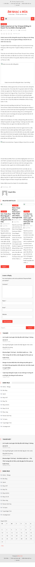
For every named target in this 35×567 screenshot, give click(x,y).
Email (4, 307)
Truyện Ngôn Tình (7, 423)
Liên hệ (17, 5)
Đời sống (5, 390)
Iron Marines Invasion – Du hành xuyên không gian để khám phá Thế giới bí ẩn (28, 219)
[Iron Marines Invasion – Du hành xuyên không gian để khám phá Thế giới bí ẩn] (29, 206)
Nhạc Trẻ (5, 401)
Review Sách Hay (7, 415)
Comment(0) (23, 30)
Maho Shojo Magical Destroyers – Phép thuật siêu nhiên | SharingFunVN (17, 213)
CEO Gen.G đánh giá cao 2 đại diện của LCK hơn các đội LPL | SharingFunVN (30, 267)
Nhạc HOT (5, 397)
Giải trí (4, 394)
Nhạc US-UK (6, 408)
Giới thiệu (6, 3)
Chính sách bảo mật (15, 3)
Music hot (20, 556)
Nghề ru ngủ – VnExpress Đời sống (6, 267)
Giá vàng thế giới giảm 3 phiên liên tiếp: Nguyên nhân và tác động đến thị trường (18, 346)
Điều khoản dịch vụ (26, 3)
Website (4, 314)
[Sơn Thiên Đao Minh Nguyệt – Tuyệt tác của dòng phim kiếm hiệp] (6, 206)
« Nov (2, 546)
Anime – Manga (6, 387)
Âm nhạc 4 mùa (18, 12)
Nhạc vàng (5, 412)
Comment (5, 284)
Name (4, 301)
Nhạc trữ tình (6, 405)
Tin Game (4, 24)
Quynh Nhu (15, 30)
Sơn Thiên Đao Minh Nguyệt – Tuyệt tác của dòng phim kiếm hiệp (6, 218)
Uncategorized (6, 426)
